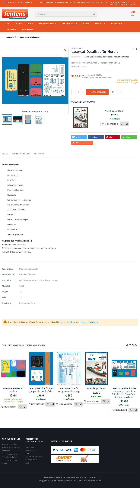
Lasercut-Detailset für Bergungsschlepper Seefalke (41, 390)
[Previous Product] (133, 49)
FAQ (134, 3)
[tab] (7, 154)
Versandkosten (31, 460)
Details (5, 153)
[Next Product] (136, 49)
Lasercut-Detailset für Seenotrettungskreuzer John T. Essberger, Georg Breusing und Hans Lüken (124, 392)
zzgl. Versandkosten (103, 77)
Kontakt (5, 463)
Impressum (29, 447)
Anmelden (113, 5)
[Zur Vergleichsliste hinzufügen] (127, 124)
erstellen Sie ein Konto (89, 322)
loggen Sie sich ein (67, 322)
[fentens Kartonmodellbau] (15, 14)
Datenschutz (30, 450)
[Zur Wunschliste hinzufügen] (122, 124)
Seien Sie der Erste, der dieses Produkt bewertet (106, 56)
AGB (27, 453)
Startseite (10, 37)
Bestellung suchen (9, 444)
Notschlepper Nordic (114, 110)
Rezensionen (39, 153)
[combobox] (66, 14)
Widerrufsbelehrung (33, 456)
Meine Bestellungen (10, 457)
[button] (65, 52)
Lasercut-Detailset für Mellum (13, 390)
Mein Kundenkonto (10, 454)
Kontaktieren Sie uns (120, 3)
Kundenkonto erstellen (11, 447)
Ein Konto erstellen (129, 5)
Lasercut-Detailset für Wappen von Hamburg (68, 390)
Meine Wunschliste (9, 460)
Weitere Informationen (21, 153)
